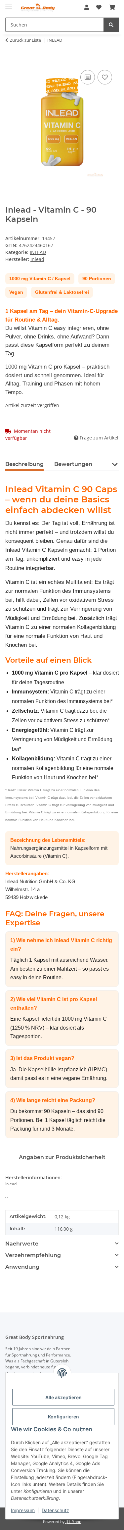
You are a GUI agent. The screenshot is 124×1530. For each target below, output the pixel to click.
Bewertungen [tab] (73, 464)
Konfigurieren (63, 1416)
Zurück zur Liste (25, 40)
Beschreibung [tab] (24, 464)
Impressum (23, 1510)
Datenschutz (55, 1510)
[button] (87, 7)
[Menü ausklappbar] (8, 4)
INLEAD (38, 252)
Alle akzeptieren (63, 1397)
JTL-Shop (73, 1521)
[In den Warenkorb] (10, 61)
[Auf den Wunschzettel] (105, 77)
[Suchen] (111, 25)
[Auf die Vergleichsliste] (87, 77)
